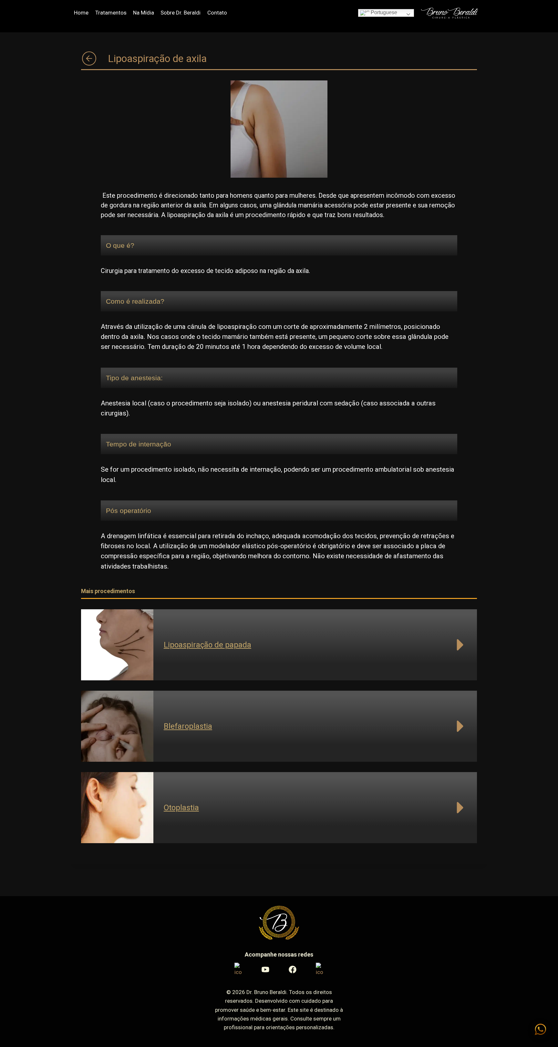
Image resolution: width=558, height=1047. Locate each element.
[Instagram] (238, 969)
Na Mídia (143, 12)
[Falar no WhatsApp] (540, 1029)
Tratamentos (111, 12)
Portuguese (383, 12)
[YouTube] (265, 969)
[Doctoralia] (319, 969)
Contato (217, 12)
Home (81, 12)
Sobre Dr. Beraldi (180, 12)
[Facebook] (292, 969)
